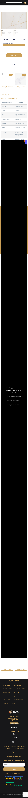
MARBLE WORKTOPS (20, 688)
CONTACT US (22, 696)
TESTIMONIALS (6, 696)
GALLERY (14, 703)
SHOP (15, 692)
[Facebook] (11, 727)
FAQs (14, 696)
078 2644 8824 (14, 739)
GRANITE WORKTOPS (7, 688)
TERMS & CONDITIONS (18, 699)
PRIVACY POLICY (6, 699)
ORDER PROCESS (6, 692)
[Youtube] (14, 727)
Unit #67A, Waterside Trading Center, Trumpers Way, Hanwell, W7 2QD (14, 747)
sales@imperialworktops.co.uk (14, 756)
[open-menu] (25, 3)
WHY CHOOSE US (6, 685)
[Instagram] (13, 727)
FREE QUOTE (5, 703)
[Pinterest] (16, 727)
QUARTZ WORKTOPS (18, 685)
